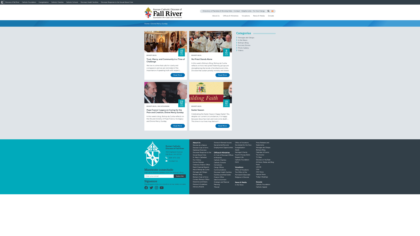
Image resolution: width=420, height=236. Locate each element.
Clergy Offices (219, 167)
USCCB (258, 167)
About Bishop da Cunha (201, 170)
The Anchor (260, 155)
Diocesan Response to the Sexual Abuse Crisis (117, 2)
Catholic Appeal (261, 187)
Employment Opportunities (223, 147)
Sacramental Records (221, 145)
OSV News (260, 172)
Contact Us (173, 161)
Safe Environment (220, 180)
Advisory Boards (198, 187)
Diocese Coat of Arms (200, 148)
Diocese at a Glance (200, 145)
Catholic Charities (57, 2)
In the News (242, 40)
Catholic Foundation (29, 2)
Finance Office (219, 177)
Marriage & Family (241, 152)
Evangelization (44, 2)
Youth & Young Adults (242, 155)
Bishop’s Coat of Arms (200, 177)
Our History (197, 160)
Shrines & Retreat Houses (223, 143)
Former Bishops (198, 162)
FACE (237, 162)
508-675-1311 (174, 158)
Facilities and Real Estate (222, 175)
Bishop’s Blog (197, 174)
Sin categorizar (163, 106)
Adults (237, 150)
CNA (257, 169)
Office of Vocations (242, 143)
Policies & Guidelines (200, 184)
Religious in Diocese (242, 177)
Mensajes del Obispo (246, 38)
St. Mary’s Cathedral (199, 157)
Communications (220, 170)
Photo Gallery (243, 48)
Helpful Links (246, 11)
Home (146, 24)
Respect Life (239, 157)
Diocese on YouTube (263, 160)
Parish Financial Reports (201, 167)
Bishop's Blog (152, 55)
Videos (240, 50)
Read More (177, 75)
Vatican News (261, 174)
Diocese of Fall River (12, 2)
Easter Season (197, 110)
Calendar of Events (262, 152)
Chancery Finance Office (201, 165)
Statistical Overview (199, 150)
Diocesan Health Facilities (89, 2)
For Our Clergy (259, 11)
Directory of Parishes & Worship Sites (217, 11)
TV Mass (259, 157)
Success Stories (244, 45)
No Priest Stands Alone (201, 59)
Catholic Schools (72, 2)
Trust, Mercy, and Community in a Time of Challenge (166, 60)
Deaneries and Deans (200, 182)
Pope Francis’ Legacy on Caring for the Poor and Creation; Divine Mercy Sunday (165, 111)
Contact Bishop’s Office (201, 179)
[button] (272, 11)
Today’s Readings (262, 177)
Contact (237, 11)
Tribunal (216, 187)
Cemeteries (218, 165)
